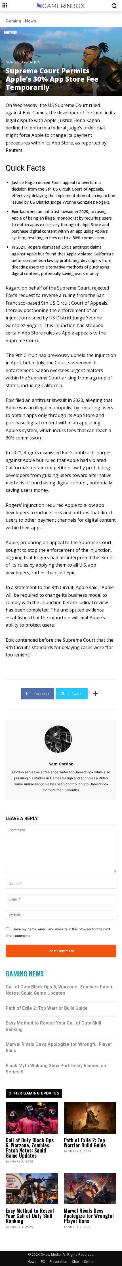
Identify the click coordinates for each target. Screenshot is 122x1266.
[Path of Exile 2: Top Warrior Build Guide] (90, 1118)
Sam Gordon (61, 764)
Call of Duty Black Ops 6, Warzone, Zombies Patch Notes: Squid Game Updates (30, 1147)
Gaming (13, 21)
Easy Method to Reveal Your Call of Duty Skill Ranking (30, 1215)
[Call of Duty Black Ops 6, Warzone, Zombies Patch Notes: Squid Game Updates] (32, 1118)
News (30, 21)
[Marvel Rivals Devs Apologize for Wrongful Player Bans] (90, 1188)
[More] (95, 693)
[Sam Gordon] (61, 739)
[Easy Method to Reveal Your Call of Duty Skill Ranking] (32, 1188)
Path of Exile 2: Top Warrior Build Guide (47, 1008)
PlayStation (28, 62)
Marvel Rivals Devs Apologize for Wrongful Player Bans (89, 1215)
